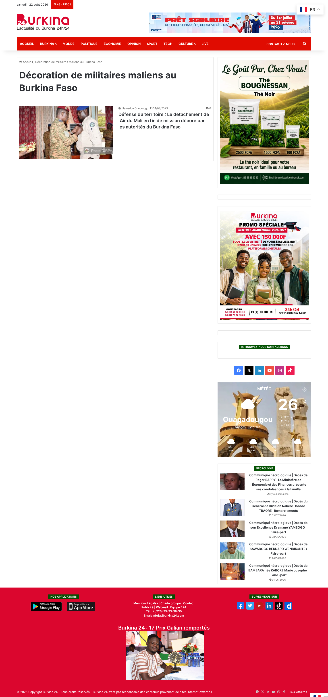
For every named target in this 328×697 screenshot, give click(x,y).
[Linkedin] (269, 608)
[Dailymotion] (288, 608)
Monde (69, 44)
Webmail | (163, 607)
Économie (112, 44)
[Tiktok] (279, 608)
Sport (152, 44)
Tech (168, 44)
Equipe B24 (178, 607)
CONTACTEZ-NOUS (280, 44)
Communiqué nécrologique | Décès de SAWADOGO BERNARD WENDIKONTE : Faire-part (278, 548)
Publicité (147, 607)
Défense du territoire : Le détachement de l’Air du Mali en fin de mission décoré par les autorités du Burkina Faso (163, 121)
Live (205, 44)
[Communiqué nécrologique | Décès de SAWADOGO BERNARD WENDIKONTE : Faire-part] (232, 550)
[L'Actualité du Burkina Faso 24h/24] (43, 22)
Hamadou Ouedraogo (135, 108)
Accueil (27, 44)
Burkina (47, 44)
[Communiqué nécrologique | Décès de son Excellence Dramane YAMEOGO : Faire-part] (232, 529)
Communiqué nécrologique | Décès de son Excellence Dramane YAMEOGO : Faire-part (278, 527)
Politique (89, 44)
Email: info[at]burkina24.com (164, 615)
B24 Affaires (298, 692)
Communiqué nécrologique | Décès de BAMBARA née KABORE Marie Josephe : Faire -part (278, 570)
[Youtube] (260, 608)
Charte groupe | (171, 603)
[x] (250, 608)
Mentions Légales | (146, 603)
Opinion (134, 44)
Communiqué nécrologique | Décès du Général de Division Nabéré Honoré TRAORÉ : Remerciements (278, 505)
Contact (189, 603)
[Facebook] (240, 608)
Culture (186, 44)
